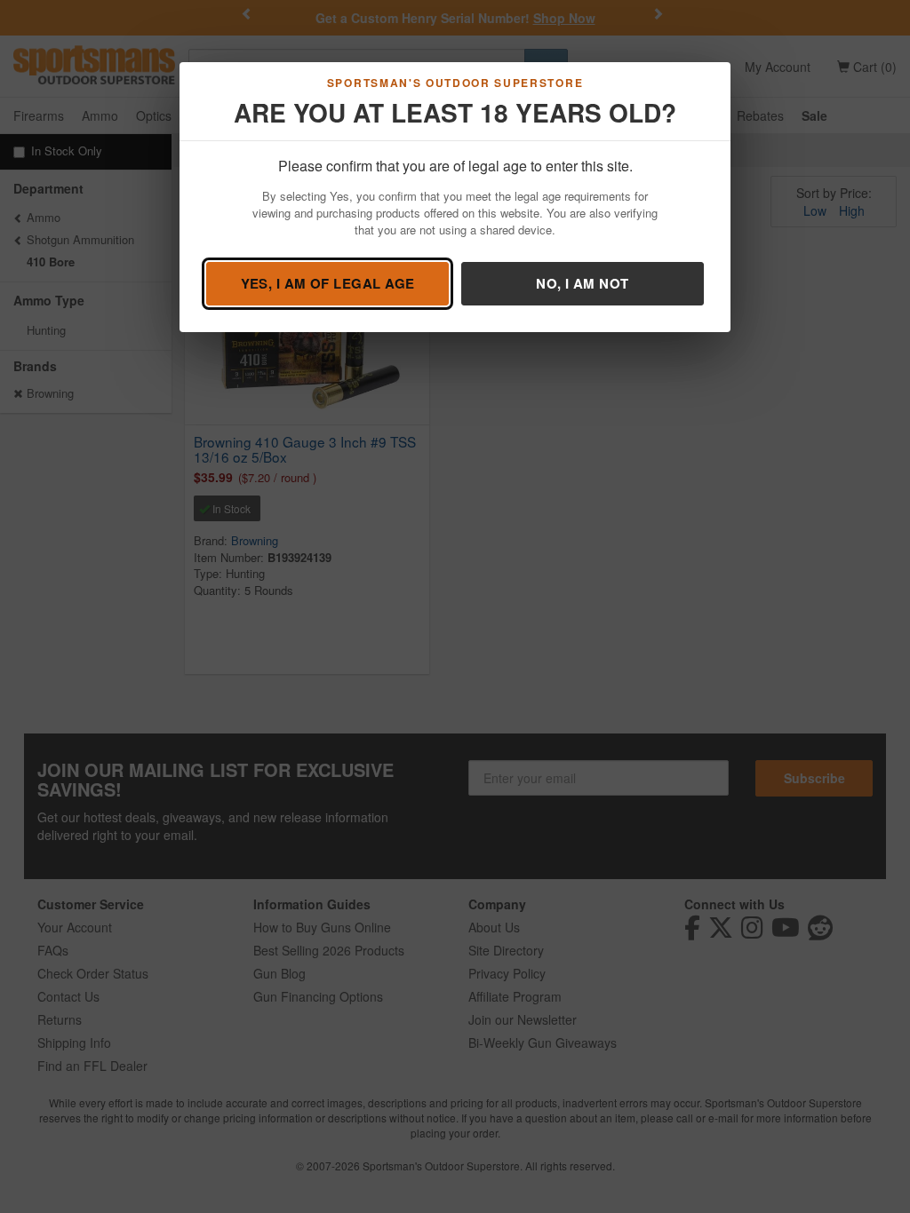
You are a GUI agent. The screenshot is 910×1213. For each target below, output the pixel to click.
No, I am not (582, 283)
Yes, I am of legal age (328, 283)
